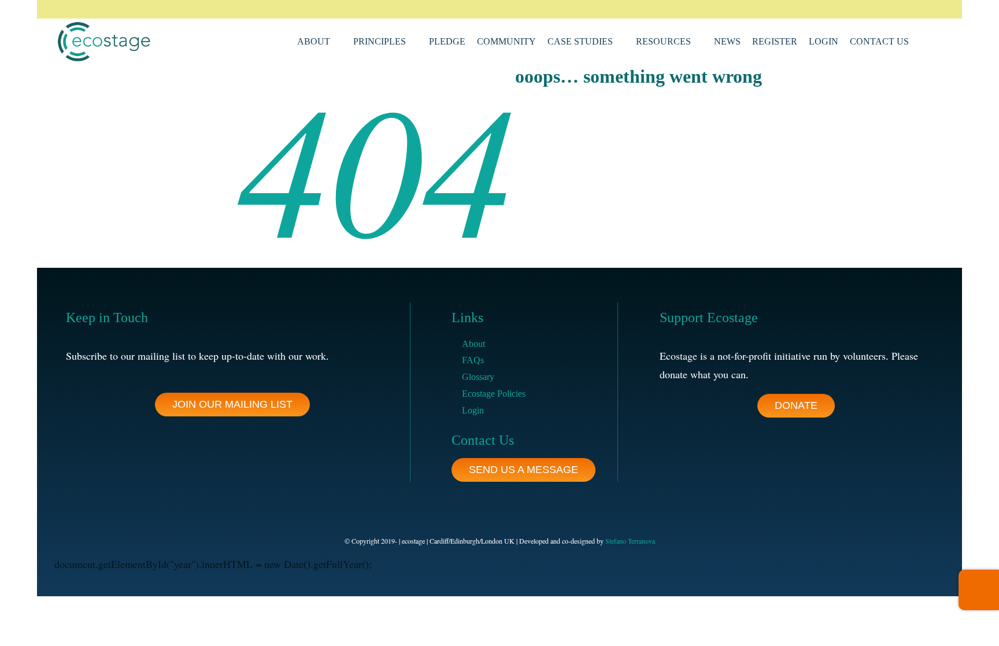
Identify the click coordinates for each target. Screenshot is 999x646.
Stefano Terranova (630, 540)
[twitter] (868, 9)
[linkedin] (905, 9)
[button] (923, 41)
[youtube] (923, 9)
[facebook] (849, 9)
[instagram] (886, 9)
